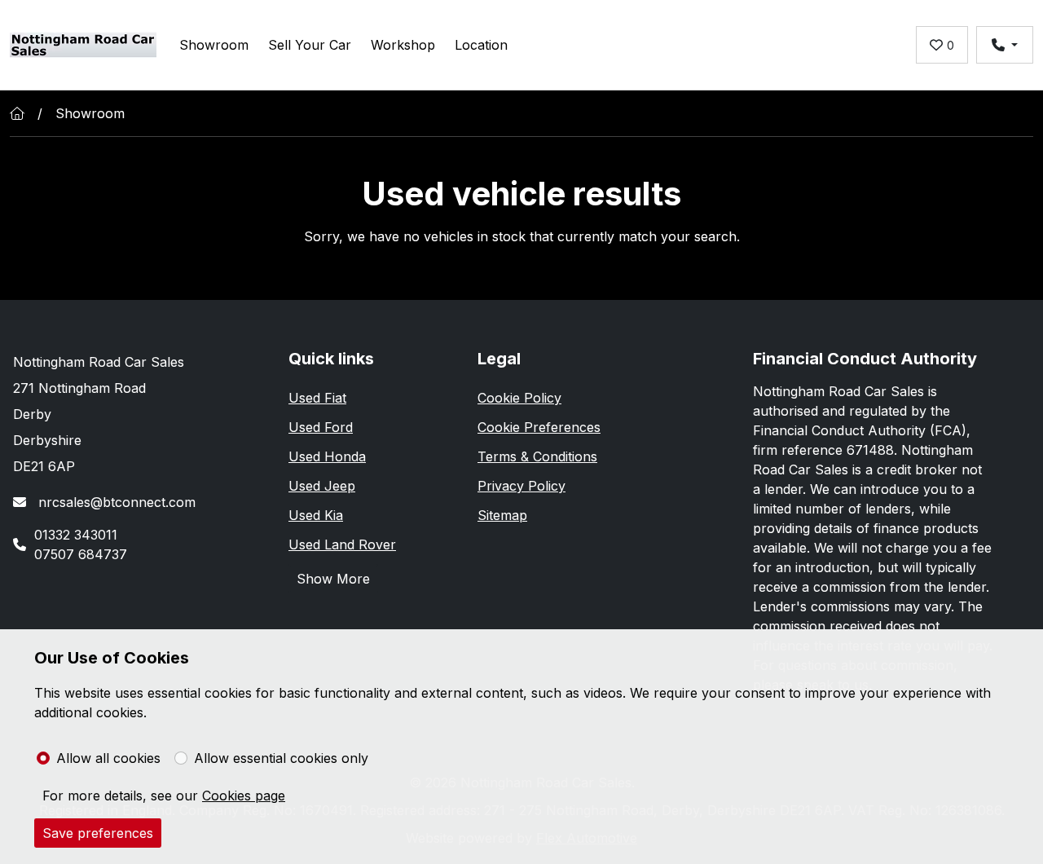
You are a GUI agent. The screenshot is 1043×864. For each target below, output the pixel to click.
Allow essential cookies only (281, 758)
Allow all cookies (108, 758)
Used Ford (320, 427)
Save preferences (97, 833)
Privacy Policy (521, 486)
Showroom (214, 45)
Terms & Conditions (537, 456)
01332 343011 (75, 535)
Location (481, 45)
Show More (333, 579)
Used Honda (327, 456)
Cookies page (243, 795)
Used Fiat (317, 398)
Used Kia (315, 515)
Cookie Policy (519, 398)
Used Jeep (321, 486)
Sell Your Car (309, 45)
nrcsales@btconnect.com (115, 502)
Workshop (403, 45)
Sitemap (502, 515)
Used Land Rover (342, 544)
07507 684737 (80, 554)
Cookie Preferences (539, 427)
